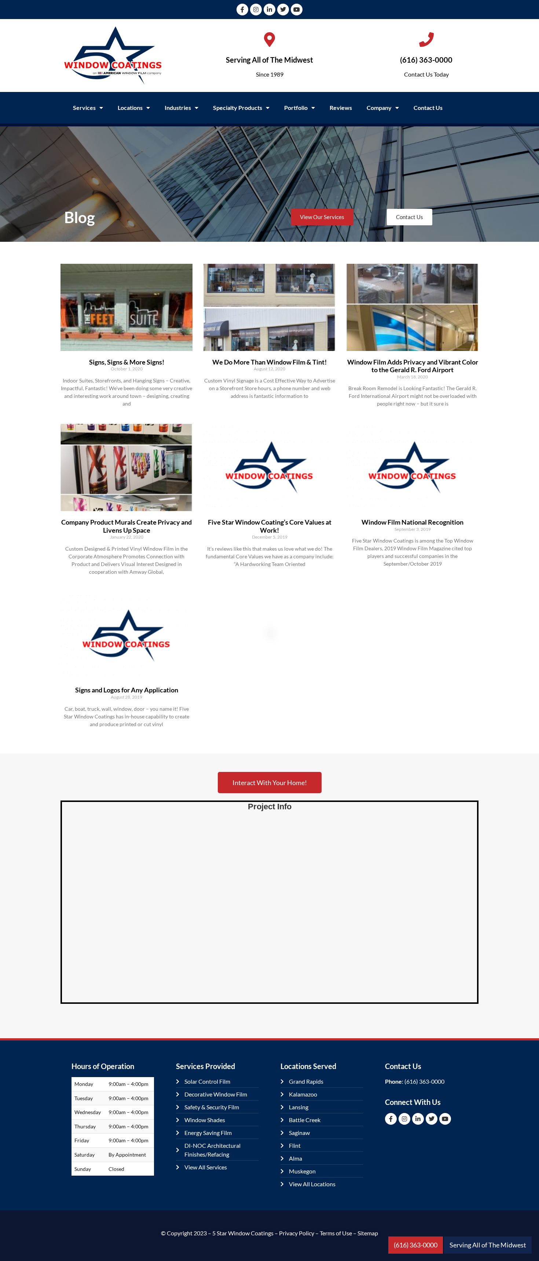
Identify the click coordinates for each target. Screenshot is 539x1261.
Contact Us (428, 107)
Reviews (341, 107)
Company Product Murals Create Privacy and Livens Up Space (126, 526)
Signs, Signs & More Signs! (126, 362)
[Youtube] (296, 9)
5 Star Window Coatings (243, 1232)
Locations (130, 107)
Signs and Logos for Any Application (126, 690)
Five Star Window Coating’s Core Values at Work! (269, 526)
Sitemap (368, 1232)
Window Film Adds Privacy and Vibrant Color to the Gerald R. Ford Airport (412, 366)
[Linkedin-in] (269, 9)
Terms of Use (336, 1232)
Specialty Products (237, 107)
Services (84, 107)
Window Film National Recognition (412, 522)
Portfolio (296, 107)
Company (379, 107)
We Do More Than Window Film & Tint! (269, 362)
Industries (178, 107)
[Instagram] (256, 9)
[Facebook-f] (242, 9)
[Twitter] (283, 9)
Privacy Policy (296, 1232)
